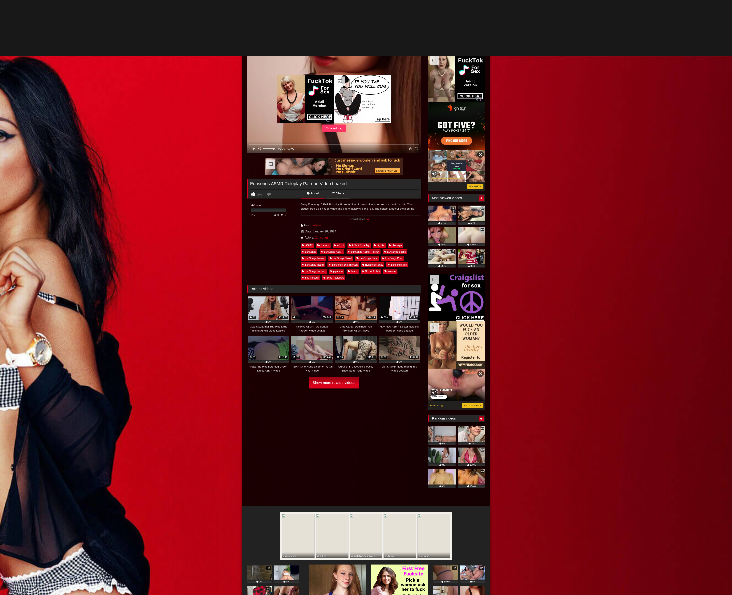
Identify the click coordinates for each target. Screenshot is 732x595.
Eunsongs (321, 181)
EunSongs (310, 196)
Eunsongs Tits (399, 209)
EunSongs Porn (393, 202)
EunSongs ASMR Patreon (365, 196)
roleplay (392, 215)
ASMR (309, 189)
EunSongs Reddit (314, 209)
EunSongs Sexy (374, 209)
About (314, 137)
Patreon (325, 189)
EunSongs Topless (315, 215)
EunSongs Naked (342, 202)
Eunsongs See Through (345, 209)
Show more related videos (334, 327)
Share (339, 137)
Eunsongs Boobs (396, 196)
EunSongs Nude (368, 202)
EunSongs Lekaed (315, 202)
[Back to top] (720, 583)
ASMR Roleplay (360, 189)
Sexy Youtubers (335, 222)
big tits (380, 189)
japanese (338, 215)
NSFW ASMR (372, 215)
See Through (312, 222)
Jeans (354, 215)
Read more (358, 163)
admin (317, 169)
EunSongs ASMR (333, 196)
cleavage (397, 189)
